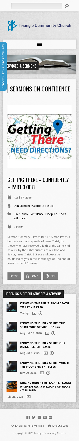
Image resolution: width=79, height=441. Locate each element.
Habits (23, 218)
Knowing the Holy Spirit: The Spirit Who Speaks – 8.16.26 (42, 325)
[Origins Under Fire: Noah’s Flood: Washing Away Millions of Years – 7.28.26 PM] (12, 390)
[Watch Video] (34, 313)
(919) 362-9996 (60, 425)
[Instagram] (45, 417)
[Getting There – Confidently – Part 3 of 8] (39, 166)
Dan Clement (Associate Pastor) (34, 206)
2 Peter (18, 227)
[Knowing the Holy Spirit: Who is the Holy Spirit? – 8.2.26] (12, 370)
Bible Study (21, 214)
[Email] (50, 417)
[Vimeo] (39, 417)
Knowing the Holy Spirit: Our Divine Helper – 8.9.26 (42, 345)
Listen (34, 276)
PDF (53, 276)
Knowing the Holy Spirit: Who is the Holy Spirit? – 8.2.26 (45, 364)
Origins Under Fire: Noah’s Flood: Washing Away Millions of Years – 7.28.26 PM (45, 386)
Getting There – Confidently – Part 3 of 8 (38, 183)
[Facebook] (28, 417)
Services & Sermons (20, 66)
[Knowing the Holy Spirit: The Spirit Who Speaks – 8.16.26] (12, 330)
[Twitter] (33, 417)
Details (14, 276)
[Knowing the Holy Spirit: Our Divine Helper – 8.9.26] (12, 350)
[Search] (67, 6)
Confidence (37, 214)
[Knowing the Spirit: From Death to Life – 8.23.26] (12, 310)
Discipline (51, 214)
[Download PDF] (40, 313)
